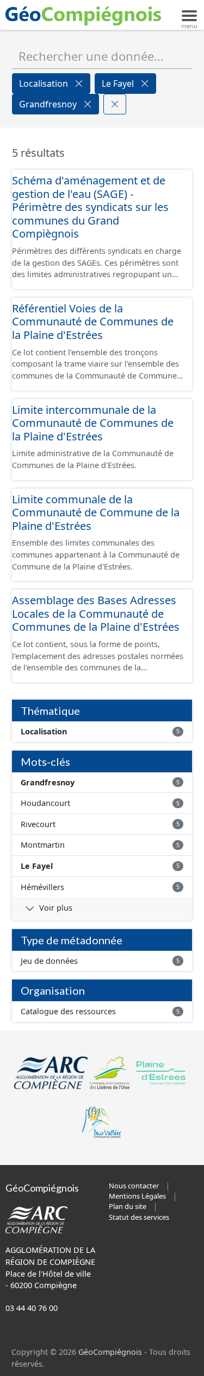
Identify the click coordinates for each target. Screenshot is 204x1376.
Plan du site (127, 1206)
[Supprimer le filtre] (79, 83)
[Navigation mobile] (189, 14)
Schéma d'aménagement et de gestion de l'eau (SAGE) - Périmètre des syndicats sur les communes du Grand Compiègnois (90, 207)
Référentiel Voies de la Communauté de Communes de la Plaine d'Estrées (93, 321)
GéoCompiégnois (110, 1352)
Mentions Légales (137, 1196)
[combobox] (102, 56)
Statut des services (139, 1217)
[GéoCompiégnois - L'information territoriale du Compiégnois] (86, 15)
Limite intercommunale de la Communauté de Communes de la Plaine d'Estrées (93, 423)
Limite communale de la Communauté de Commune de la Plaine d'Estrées (96, 512)
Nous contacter (134, 1186)
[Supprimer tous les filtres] (114, 104)
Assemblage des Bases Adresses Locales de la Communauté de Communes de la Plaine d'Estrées (96, 613)
